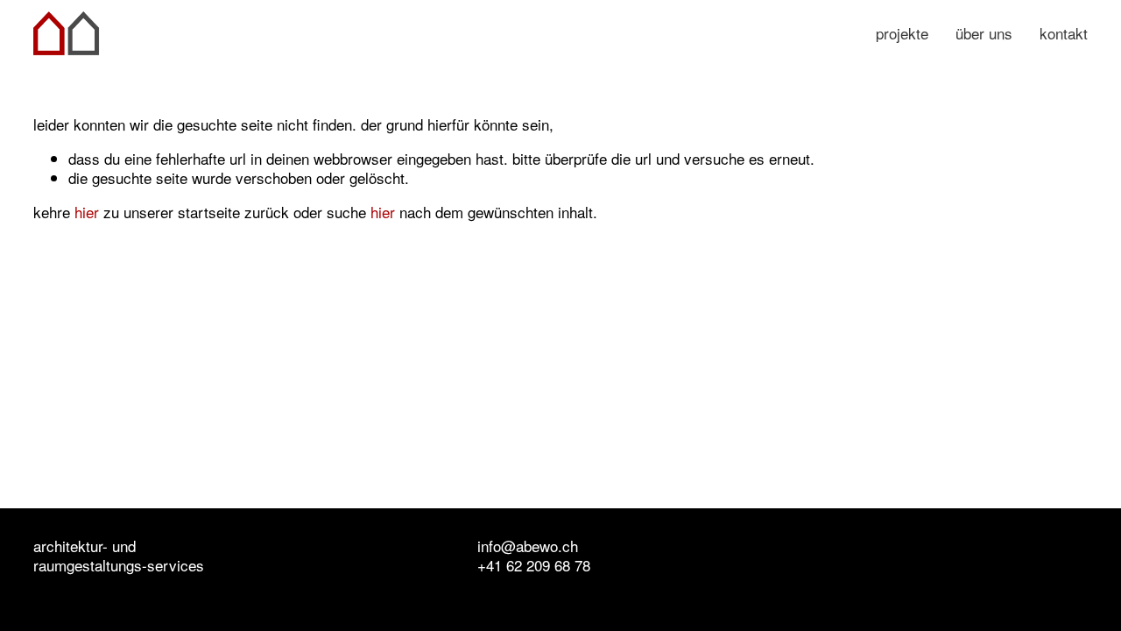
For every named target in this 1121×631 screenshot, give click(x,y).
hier (86, 212)
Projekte (902, 33)
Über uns (983, 33)
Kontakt (1064, 33)
